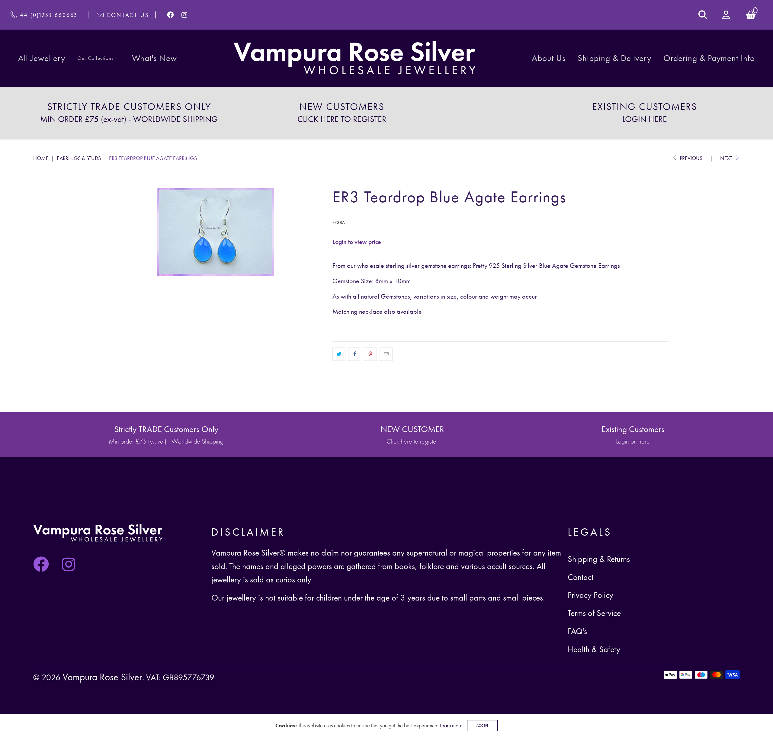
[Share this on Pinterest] (370, 354)
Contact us (128, 14)
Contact (580, 577)
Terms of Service (594, 613)
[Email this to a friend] (386, 354)
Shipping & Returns (599, 559)
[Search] (702, 14)
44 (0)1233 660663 (49, 14)
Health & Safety (594, 649)
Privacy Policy (590, 595)
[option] (129, 113)
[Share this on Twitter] (338, 354)
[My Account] (726, 15)
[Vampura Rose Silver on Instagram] (184, 15)
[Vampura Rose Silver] (354, 58)
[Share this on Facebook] (354, 354)
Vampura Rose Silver (102, 676)
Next (726, 158)
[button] (98, 58)
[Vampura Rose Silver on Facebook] (171, 15)
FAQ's (577, 631)
